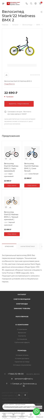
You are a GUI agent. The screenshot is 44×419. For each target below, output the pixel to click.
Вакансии (22, 332)
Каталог (22, 294)
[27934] (22, 46)
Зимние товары (22, 308)
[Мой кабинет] (35, 4)
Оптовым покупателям (22, 365)
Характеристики (28, 246)
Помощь (22, 350)
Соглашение (22, 339)
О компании (22, 325)
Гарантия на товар (22, 362)
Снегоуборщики (22, 299)
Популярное (22, 316)
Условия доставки (22, 358)
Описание (9, 246)
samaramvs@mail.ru (24, 379)
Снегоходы (22, 304)
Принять (38, 407)
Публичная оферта (22, 342)
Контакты (22, 336)
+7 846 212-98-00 (16, 374)
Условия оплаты (22, 355)
